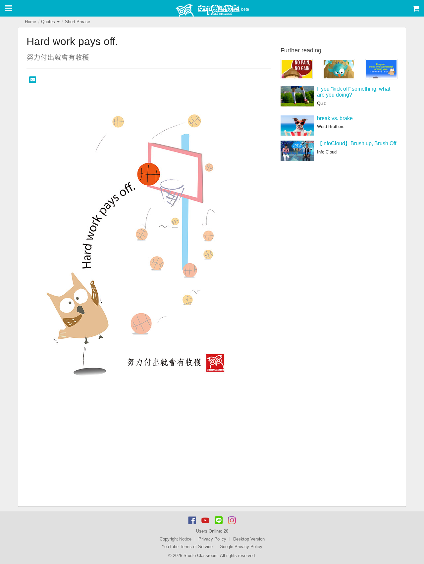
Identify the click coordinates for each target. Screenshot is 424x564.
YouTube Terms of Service (187, 546)
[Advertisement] (148, 457)
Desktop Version (249, 539)
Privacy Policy (212, 539)
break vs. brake (335, 118)
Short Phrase (77, 21)
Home (30, 21)
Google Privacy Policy (241, 546)
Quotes (48, 21)
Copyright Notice (175, 539)
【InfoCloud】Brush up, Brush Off (356, 143)
